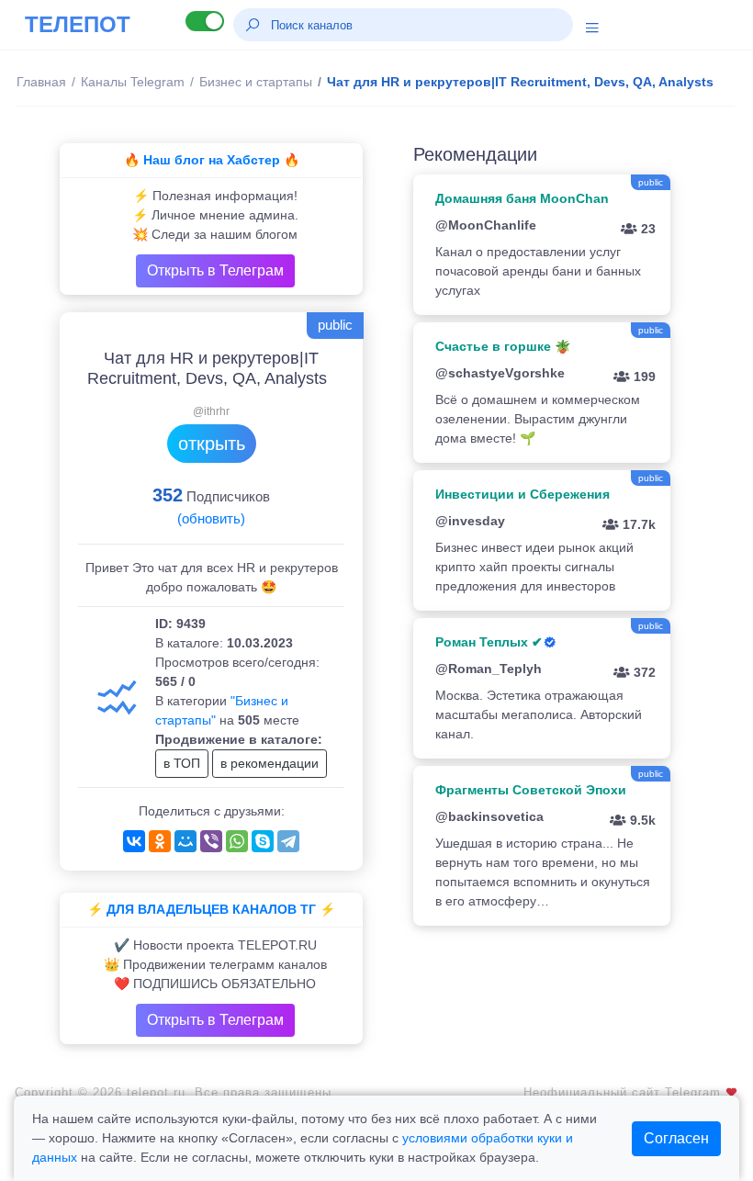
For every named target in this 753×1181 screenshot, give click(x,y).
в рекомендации (269, 763)
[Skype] (263, 841)
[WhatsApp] (237, 841)
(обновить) (211, 518)
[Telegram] (288, 841)
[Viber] (211, 841)
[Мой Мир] (185, 841)
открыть (211, 443)
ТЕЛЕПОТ (77, 24)
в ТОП (181, 763)
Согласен (676, 1138)
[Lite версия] (204, 21)
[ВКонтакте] (134, 841)
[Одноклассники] (160, 841)
